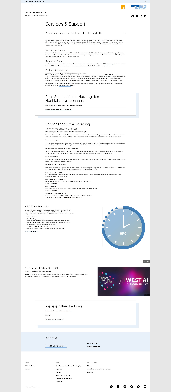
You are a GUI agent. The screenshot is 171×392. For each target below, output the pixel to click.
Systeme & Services (33, 15)
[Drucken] (145, 16)
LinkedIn (131, 386)
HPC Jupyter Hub (95, 33)
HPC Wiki (48, 315)
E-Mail (53, 183)
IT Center (90, 366)
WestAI (72, 40)
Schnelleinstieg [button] (39, 1)
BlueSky (138, 386)
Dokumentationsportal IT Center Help (57, 311)
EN (145, 1)
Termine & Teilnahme (31, 231)
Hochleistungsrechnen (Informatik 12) (99, 369)
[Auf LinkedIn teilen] (141, 16)
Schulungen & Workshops (53, 319)
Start (26, 15)
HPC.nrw (98, 40)
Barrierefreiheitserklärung (64, 378)
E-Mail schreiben (92, 346)
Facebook (118, 386)
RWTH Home (29, 1)
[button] (26, 6)
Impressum (59, 369)
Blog (111, 386)
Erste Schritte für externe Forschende (57, 109)
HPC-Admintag (108, 64)
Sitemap (58, 372)
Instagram (125, 386)
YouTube (145, 386)
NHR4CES (51, 40)
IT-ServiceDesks (64, 85)
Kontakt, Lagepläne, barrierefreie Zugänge (69, 366)
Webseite (68, 197)
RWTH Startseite (30, 366)
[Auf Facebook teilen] (132, 16)
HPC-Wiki (54, 66)
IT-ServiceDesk (74, 53)
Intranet (27, 369)
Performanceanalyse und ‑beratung (62, 33)
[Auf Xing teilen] (137, 16)
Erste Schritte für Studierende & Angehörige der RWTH (62, 105)
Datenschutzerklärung (63, 375)
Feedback (59, 382)
